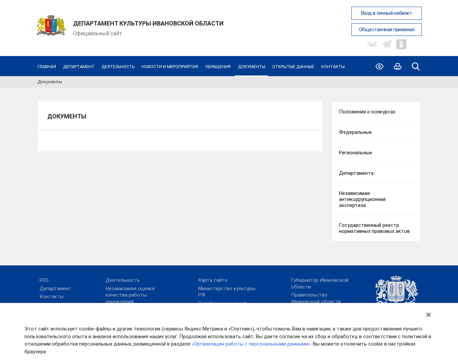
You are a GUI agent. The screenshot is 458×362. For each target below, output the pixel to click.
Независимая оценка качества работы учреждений (130, 295)
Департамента (356, 173)
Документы (251, 66)
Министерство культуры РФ (226, 292)
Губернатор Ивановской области (319, 283)
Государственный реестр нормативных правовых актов (374, 228)
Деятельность (118, 66)
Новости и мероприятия (169, 66)
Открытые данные (293, 66)
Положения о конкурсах (367, 112)
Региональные (355, 153)
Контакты (333, 66)
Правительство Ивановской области (316, 298)
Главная (47, 66)
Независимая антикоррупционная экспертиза (362, 199)
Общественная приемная (386, 30)
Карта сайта (212, 280)
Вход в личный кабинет (386, 13)
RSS (44, 280)
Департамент (79, 66)
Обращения (218, 66)
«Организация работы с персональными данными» (251, 344)
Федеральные (355, 132)
